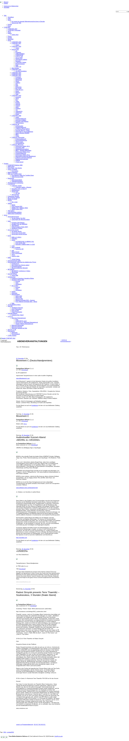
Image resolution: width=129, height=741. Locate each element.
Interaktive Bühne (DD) (18, 280)
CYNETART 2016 (16, 46)
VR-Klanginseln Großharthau (15, 182)
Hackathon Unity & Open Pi (19, 188)
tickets (17, 114)
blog (16, 100)
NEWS (13, 205)
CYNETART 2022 (12, 29)
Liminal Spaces (16, 259)
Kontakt (10, 24)
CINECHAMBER (19, 54)
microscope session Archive (19, 234)
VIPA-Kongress (19, 123)
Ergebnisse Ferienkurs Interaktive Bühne (23, 278)
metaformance (15, 190)
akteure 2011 (18, 58)
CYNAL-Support (12, 335)
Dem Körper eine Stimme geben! (20, 265)
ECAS (9, 235)
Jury (16, 110)
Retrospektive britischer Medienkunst (25, 156)
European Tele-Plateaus (21, 121)
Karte (31, 368)
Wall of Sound (15, 252)
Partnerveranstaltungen (21, 159)
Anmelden (6, 7)
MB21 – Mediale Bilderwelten (23, 150)
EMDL (9, 257)
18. (40, 724)
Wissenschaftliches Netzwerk (20, 268)
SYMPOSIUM (19, 55)
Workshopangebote (17, 180)
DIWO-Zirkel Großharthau (15, 213)
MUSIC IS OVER (12, 199)
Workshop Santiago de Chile (19, 328)
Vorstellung (11, 17)
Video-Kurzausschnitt (17, 177)
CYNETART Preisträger (14, 30)
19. (41, 724)
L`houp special (19, 162)
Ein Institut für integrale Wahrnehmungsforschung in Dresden (28, 21)
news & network (16, 247)
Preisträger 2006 (19, 147)
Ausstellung (18, 78)
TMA (5, 15)
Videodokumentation (17, 181)
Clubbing (17, 82)
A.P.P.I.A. (10, 316)
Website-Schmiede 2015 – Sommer (25, 300)
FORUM (17, 160)
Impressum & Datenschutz (11, 6)
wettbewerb (18, 112)
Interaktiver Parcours (17, 307)
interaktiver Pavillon (17, 228)
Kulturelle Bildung (12, 313)
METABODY (11, 269)
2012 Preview (15, 68)
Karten (17, 91)
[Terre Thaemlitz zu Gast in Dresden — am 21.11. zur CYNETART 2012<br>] (17, 600)
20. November (25, 435)
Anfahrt (13, 291)
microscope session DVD (18, 232)
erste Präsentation (17, 309)
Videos (17, 45)
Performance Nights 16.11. (22, 155)
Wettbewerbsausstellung (22, 149)
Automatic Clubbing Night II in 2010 (25, 244)
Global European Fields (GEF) (20, 227)
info (16, 51)
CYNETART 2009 (16, 115)
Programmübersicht (20, 118)
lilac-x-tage (14, 202)
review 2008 (15, 275)
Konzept (17, 281)
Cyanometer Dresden (13, 196)
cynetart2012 (10, 732)
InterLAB (10, 306)
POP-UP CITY (19, 90)
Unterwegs (14, 293)
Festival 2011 (15, 49)
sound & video (15, 256)
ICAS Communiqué (17, 253)
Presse (10, 36)
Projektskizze (15, 263)
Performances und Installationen (24, 131)
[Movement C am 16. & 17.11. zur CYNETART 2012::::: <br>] (17, 366)
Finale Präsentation (17, 312)
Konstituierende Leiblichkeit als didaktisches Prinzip (22, 262)
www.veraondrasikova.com (23, 581)
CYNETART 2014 (16, 72)
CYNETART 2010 (16, 95)
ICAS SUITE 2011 (20, 243)
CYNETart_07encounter (18, 137)
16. (36, 724)
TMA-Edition (11, 210)
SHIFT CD (18, 66)
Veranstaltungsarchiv (13, 216)
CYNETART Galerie (20, 62)
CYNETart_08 (15, 124)
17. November (25, 414)
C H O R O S (11, 184)
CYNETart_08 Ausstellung (22, 129)
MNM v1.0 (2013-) (16, 237)
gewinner (17, 104)
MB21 (17, 134)
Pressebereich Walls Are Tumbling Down (23, 175)
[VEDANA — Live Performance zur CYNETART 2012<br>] (17, 496)
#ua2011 (17, 103)
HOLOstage (15, 272)
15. (34, 724)
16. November (20, 358)
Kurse (9, 26)
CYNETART (7, 27)
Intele (9, 221)
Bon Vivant (18, 88)
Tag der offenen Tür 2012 (18, 218)
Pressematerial (16, 334)
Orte (16, 84)
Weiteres (17, 92)
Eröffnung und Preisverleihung (23, 157)
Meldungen (14, 332)
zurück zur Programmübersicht (24, 724)
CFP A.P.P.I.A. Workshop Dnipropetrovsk (26, 322)
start (13, 250)
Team (16, 94)
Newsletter (10, 39)
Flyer (16, 319)
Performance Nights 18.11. (22, 146)
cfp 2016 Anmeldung (21, 71)
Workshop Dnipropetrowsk (19, 318)
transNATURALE (12, 274)
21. (45, 724)
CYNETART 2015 (16, 69)
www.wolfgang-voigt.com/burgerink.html (27, 487)
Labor (9, 18)
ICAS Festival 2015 (17, 206)
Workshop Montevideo (18, 325)
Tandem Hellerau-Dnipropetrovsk (24, 323)
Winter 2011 (18, 297)
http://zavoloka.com (21, 537)
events (13, 240)
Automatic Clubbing (20, 120)
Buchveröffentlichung (21, 140)
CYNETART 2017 (16, 43)
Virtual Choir (15, 191)
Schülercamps (11, 277)
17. (38, 724)
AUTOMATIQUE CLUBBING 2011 (24, 241)
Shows (17, 81)
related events (19, 142)
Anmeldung (18, 284)
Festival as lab (19, 249)
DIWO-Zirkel (11, 166)
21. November (27, 589)
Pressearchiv (11, 331)
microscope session (13, 230)
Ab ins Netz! (15, 285)
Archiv (9, 40)
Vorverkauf (25, 370)
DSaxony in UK (12, 329)
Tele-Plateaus (15, 225)
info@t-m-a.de (59, 736)
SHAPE (10, 203)
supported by (18, 111)
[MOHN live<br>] (17, 452)
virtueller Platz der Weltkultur (19, 224)
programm (18, 97)
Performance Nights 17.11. (22, 152)
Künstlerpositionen (17, 266)
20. (43, 724)
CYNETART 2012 (16, 75)
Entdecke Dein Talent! (18, 315)
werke (17, 107)
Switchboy (14, 238)
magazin (17, 105)
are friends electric (17, 231)
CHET (13, 246)
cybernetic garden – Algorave (23, 187)
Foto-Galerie (15, 171)
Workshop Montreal (17, 326)
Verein (9, 20)
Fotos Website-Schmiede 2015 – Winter (26, 301)
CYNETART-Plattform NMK (15, 165)
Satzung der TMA (16, 23)
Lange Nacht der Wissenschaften (21, 219)
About (9, 31)
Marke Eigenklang (12, 172)
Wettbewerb (18, 80)
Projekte (6, 163)
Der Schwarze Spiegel (14, 197)
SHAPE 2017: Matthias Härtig (20, 208)
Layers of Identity (12, 169)
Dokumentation (16, 294)
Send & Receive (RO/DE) (22, 133)
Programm (18, 52)
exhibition (18, 108)
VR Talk (17, 193)
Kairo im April (15, 310)
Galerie (10, 33)
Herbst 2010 (18, 296)
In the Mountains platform (15, 212)
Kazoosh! (18, 61)
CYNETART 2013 (16, 74)
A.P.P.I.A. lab (19, 56)
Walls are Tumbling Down (15, 174)
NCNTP (10, 200)
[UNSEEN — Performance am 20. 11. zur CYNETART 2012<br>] (17, 559)
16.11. (25, 424)
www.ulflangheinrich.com (23, 378)
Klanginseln (11, 178)
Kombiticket (34, 405)
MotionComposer (20, 64)
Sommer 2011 (19, 299)
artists (17, 98)
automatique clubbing (21, 59)
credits (17, 101)
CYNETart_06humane (17, 144)
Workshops (18, 87)
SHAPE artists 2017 (17, 209)
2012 (4, 732)
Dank (16, 65)
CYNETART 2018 (16, 42)
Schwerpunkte (19, 126)
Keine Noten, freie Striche (15, 168)
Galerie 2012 (15, 34)
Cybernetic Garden (17, 185)
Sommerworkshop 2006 (14, 260)
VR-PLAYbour (15, 194)
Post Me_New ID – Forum (22, 130)
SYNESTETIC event (21, 321)
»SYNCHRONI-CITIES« (14, 304)
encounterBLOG (19, 143)
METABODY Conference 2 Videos (21, 271)
